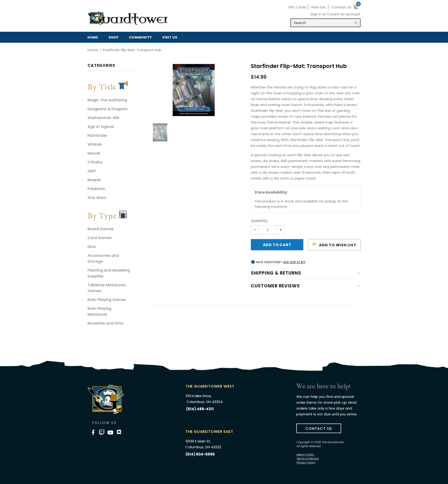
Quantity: (259, 220)
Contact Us (341, 7)
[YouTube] (110, 432)
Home (93, 49)
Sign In (316, 14)
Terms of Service (307, 458)
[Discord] (119, 432)
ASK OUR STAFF (294, 262)
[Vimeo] (102, 432)
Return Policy (305, 454)
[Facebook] (93, 432)
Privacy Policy (305, 462)
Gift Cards (297, 7)
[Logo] (128, 18)
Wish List (318, 7)
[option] (194, 90)
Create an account (343, 14)
